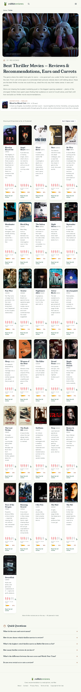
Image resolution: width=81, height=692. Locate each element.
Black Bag (24, 224)
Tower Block (53, 292)
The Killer (40, 361)
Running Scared (24, 506)
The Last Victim (8, 429)
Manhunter (10, 224)
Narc (53, 147)
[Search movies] (29, 4)
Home (5, 10)
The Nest (54, 505)
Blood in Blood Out (9, 148)
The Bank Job (24, 429)
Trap (53, 428)
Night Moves (53, 225)
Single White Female (69, 363)
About (19, 685)
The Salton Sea (40, 225)
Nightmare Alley (40, 292)
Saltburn (39, 428)
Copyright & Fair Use (57, 685)
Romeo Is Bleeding (70, 429)
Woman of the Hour (24, 362)
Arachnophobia (72, 291)
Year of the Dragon (9, 506)
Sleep (7, 361)
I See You (39, 505)
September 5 (70, 225)
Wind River (38, 148)
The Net (69, 505)
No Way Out (69, 148)
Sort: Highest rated (68, 121)
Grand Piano (53, 362)
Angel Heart (22, 148)
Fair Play (9, 291)
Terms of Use (45, 685)
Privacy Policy (34, 685)
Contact (25, 685)
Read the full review (8, 196)
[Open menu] (76, 4)
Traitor (23, 291)
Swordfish (9, 577)
